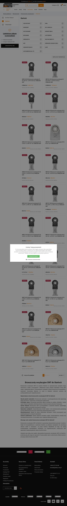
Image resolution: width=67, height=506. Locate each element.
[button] (33, 259)
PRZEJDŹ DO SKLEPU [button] (33, 256)
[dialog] (33, 253)
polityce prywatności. (45, 253)
